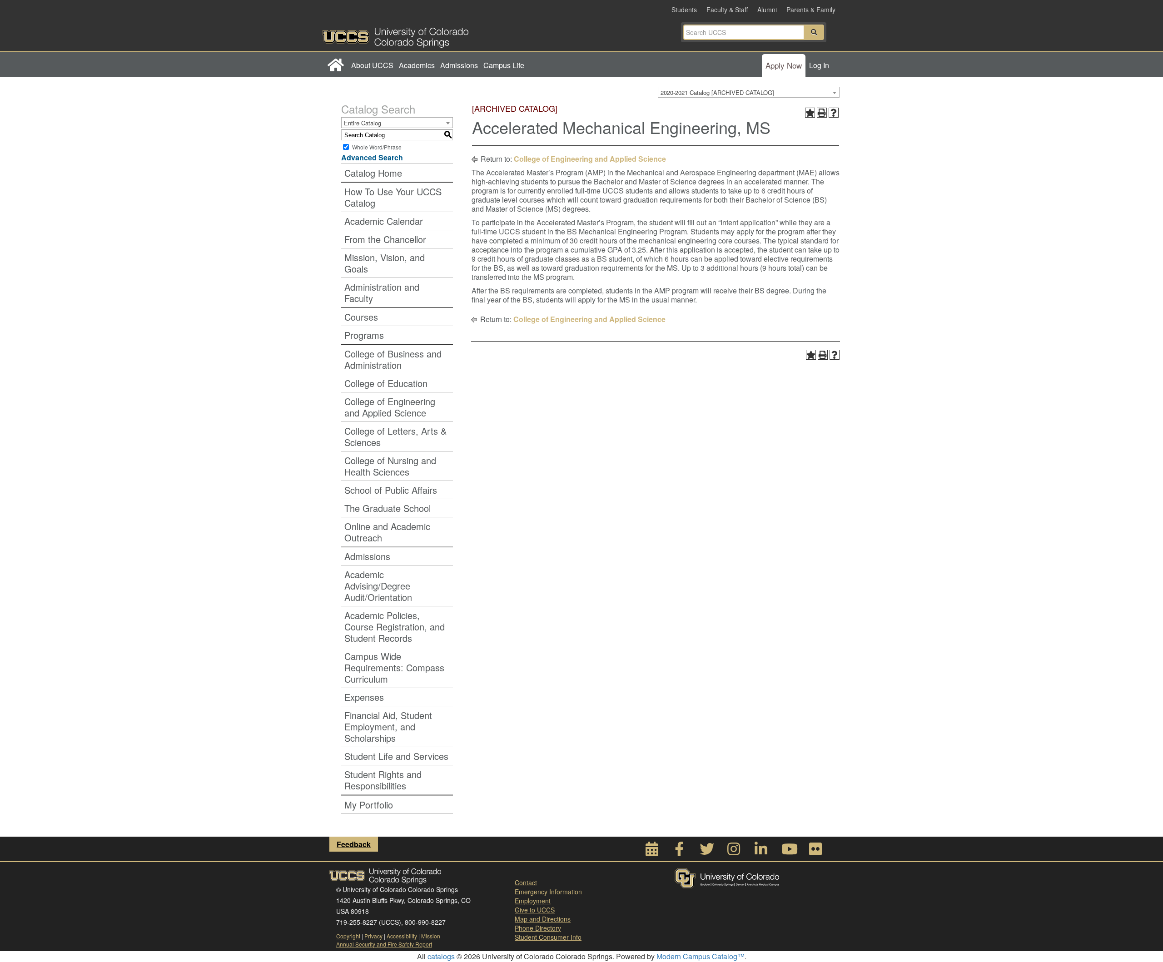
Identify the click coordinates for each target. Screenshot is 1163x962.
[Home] (335, 65)
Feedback (354, 844)
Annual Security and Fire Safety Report (384, 944)
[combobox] (749, 92)
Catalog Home (373, 172)
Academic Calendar (383, 221)
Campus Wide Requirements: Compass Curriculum (394, 667)
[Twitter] (706, 851)
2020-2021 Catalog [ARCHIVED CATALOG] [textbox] (717, 92)
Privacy (373, 936)
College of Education (385, 383)
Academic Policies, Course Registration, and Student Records (394, 627)
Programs (364, 335)
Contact (526, 882)
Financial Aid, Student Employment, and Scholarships (388, 726)
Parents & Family (810, 9)
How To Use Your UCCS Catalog (393, 197)
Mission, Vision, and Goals (384, 263)
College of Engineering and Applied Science (389, 407)
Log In (819, 65)
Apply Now (783, 65)
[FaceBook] (679, 851)
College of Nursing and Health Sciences (390, 466)
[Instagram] (734, 851)
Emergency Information (548, 891)
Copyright (348, 936)
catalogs (441, 956)
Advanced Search (372, 157)
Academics (417, 65)
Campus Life (503, 65)
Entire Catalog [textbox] (362, 123)
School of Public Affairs (390, 489)
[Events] (652, 851)
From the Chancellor (385, 239)
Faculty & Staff (727, 9)
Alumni (767, 9)
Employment (533, 900)
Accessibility (402, 936)
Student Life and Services (396, 756)
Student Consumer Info (548, 937)
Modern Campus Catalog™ (700, 956)
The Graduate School (387, 508)
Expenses (364, 697)
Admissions (459, 65)
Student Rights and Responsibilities (383, 780)
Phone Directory (538, 927)
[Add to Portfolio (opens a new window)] (810, 113)
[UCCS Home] (452, 35)
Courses (361, 316)
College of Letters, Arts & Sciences (395, 436)
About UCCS (372, 65)
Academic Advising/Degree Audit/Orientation (378, 586)
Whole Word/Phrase (377, 147)
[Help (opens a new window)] (834, 113)
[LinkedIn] (761, 851)
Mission (430, 936)
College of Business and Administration (393, 359)
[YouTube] (788, 851)
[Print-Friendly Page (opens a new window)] (822, 113)
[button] (814, 32)
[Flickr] (815, 851)
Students (684, 9)
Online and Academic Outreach (387, 532)
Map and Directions (543, 918)
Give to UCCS (535, 909)
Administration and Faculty (381, 292)
